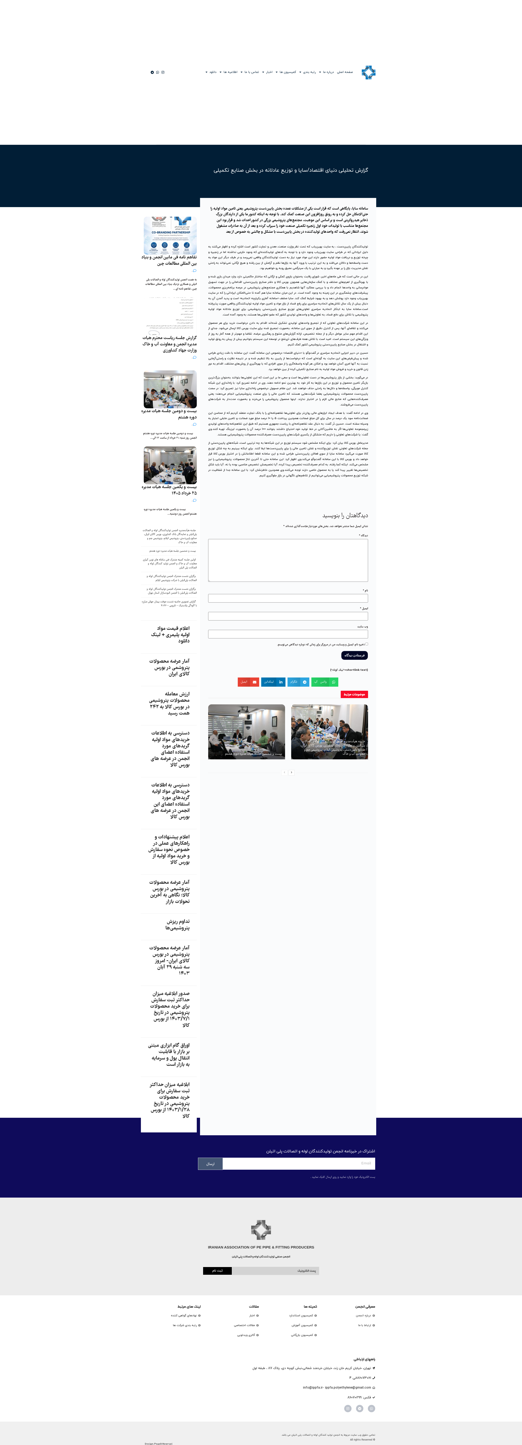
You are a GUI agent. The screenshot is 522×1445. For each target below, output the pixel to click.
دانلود (212, 72)
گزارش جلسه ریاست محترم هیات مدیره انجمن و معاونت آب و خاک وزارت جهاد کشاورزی (170, 344)
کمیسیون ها (288, 72)
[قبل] (284, 773)
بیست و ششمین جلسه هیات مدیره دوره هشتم (253, 754)
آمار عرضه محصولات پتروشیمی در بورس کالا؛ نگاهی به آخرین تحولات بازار (169, 892)
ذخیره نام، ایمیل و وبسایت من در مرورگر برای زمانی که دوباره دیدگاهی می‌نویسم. (321, 644)
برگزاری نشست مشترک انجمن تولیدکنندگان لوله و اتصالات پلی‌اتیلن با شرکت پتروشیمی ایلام (172, 578)
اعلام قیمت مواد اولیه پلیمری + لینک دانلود (170, 635)
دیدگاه (363, 535)
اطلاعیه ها (230, 72)
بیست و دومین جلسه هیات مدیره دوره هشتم (169, 414)
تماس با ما (251, 72)
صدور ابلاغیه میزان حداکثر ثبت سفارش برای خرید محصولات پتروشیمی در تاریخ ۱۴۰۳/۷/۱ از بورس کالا (170, 1009)
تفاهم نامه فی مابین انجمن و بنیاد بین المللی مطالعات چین (169, 260)
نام (365, 590)
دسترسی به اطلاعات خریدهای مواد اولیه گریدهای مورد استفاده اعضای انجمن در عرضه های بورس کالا (170, 749)
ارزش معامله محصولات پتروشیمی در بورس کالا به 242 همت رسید (169, 704)
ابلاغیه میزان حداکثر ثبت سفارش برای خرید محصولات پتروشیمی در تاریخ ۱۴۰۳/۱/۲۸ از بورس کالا (170, 1100)
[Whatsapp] (371, 1408)
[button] (324, 682)
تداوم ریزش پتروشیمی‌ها (177, 925)
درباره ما (328, 72)
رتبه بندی (309, 72)
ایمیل (364, 608)
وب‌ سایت (362, 626)
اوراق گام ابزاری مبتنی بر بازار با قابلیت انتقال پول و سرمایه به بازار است (168, 1055)
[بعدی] (292, 773)
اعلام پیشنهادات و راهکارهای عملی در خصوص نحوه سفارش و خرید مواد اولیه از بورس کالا (169, 850)
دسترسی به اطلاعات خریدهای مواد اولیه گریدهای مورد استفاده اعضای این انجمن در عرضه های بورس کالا (170, 801)
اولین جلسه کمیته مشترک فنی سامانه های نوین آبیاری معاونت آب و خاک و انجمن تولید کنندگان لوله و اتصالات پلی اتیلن (170, 564)
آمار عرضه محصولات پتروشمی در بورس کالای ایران (169, 668)
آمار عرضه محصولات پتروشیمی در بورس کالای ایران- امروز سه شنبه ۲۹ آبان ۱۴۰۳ (169, 961)
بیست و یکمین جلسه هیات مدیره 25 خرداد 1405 (169, 490)
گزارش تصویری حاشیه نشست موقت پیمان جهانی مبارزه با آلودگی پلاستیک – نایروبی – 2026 (169, 604)
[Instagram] (348, 1408)
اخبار (269, 72)
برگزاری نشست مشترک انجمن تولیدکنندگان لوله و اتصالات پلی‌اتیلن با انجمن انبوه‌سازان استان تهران (172, 591)
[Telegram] (359, 1408)
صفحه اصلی (345, 72)
